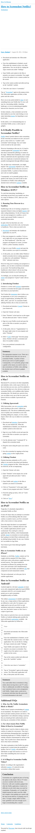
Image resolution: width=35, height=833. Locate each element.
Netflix (3, 136)
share (22, 100)
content (27, 709)
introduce (14, 422)
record (18, 248)
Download (6, 230)
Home (3, 824)
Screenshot (9, 92)
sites (25, 568)
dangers (24, 211)
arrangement (12, 599)
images (13, 116)
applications (4, 225)
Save (10, 498)
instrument (14, 294)
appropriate (12, 166)
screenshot (20, 406)
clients (7, 535)
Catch (9, 337)
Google (20, 306)
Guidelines (18, 824)
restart (2, 277)
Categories (10, 824)
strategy (9, 767)
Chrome (5, 464)
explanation (16, 150)
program (18, 286)
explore (15, 481)
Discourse (11, 828)
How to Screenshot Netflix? (16, 6)
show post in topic (6, 813)
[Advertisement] (17, 29)
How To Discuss (6, 2)
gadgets (19, 183)
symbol (9, 453)
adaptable (21, 587)
